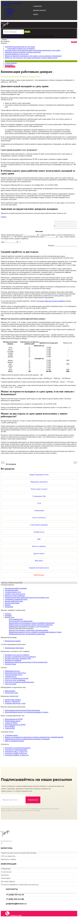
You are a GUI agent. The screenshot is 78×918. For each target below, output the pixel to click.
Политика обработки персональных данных (19, 885)
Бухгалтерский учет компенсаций (20, 621)
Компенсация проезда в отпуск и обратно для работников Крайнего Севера (35, 632)
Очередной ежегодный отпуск (15, 673)
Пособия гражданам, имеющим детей (18, 658)
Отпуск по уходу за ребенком (15, 680)
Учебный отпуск (10, 676)
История (9, 14)
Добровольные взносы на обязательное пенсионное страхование (27, 739)
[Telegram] (6, 908)
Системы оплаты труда (13, 592)
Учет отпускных (10, 684)
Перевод (8, 605)
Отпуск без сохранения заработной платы (19, 682)
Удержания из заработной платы (16, 599)
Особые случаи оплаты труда (15, 594)
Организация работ (11, 590)
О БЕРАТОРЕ (37, 6)
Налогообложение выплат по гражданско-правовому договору (26, 712)
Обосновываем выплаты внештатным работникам (22, 710)
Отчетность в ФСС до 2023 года (16, 751)
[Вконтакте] (8, 908)
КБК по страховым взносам (14, 741)
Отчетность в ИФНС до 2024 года (17, 755)
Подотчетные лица (11, 693)
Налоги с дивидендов (12, 701)
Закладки (9, 12)
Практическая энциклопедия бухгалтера (18, 853)
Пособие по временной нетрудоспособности (20, 657)
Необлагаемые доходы (12, 721)
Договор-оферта (8, 881)
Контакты (5, 875)
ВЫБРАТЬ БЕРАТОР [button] (39, 10)
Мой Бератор (10, 10)
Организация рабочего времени (16, 588)
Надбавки (8, 615)
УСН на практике (8, 856)
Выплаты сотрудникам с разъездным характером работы (28, 630)
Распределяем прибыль (13, 700)
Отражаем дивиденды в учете (15, 703)
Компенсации (9, 617)
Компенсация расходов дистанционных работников (27, 634)
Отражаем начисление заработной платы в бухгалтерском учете (27, 597)
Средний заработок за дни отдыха (16, 54)
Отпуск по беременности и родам (16, 678)
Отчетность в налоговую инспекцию (17, 748)
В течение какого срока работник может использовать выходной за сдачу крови (32, 50)
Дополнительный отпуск (13, 675)
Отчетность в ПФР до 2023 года (16, 753)
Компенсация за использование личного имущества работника (31, 625)
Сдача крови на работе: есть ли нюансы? (21, 48)
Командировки (10, 691)
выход (8, 16)
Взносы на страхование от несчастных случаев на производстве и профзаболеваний (34, 737)
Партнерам (5, 878)
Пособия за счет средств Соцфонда (17, 655)
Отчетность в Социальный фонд (16, 749)
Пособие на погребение (13, 660)
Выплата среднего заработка (15, 596)
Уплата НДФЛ (10, 728)
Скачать (3, 217)
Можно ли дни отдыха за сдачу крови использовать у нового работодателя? (31, 58)
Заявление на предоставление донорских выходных (23, 52)
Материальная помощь (13, 641)
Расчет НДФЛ (10, 726)
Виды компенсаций (16, 619)
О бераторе (6, 869)
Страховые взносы (11, 735)
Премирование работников (14, 648)
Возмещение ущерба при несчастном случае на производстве (26, 662)
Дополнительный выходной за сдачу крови (20, 46)
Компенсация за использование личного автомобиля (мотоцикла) (31, 623)
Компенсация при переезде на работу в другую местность (29, 626)
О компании (6, 872)
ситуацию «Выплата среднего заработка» (51, 301)
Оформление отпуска (12, 671)
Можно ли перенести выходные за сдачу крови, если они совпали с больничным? (33, 56)
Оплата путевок (10, 664)
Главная (9, 8)
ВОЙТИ (35, 14)
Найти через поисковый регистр (13, 36)
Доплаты (8, 614)
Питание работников (12, 603)
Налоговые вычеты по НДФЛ (15, 724)
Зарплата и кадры (8, 859)
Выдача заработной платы (14, 601)
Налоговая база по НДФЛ (14, 719)
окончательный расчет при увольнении (42, 36)
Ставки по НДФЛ (11, 723)
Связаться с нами (16, 915)
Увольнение (9, 607)
